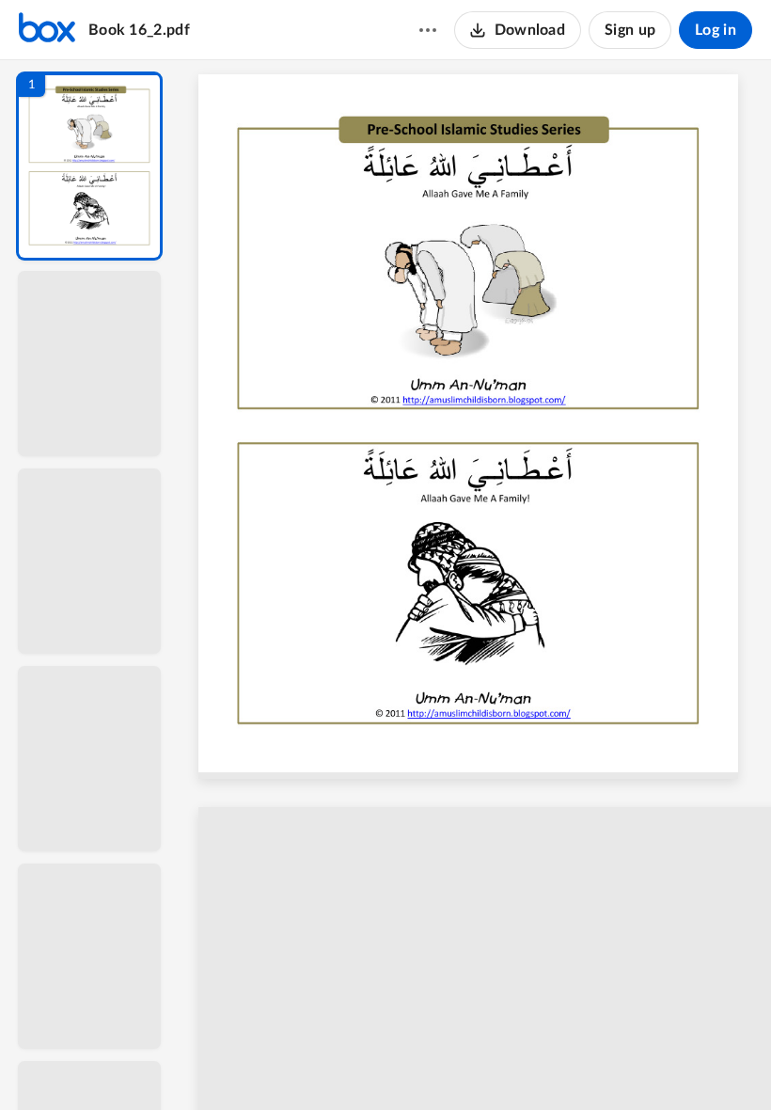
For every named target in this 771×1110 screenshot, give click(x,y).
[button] (89, 166)
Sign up (630, 30)
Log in (715, 30)
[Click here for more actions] (428, 30)
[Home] (47, 30)
